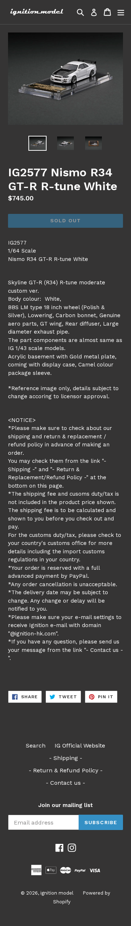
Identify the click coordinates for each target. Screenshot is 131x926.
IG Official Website (80, 745)
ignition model (57, 893)
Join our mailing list (65, 805)
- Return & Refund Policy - (66, 770)
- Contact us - (65, 782)
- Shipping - (65, 757)
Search (35, 745)
